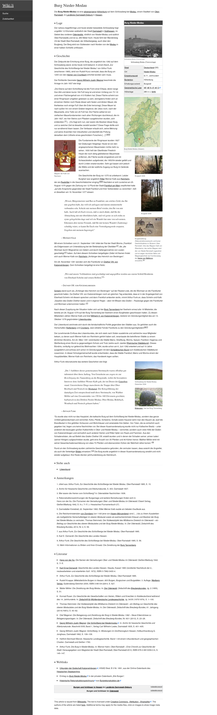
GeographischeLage (133, 87)
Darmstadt (97, 31)
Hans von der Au (67, 560)
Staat (126, 67)
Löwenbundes (85, 319)
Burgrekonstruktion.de (109, 680)
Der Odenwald (110, 588)
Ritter (102, 178)
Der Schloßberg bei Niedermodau (102, 623)
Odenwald (114, 691)
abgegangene (90, 11)
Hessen (98, 14)
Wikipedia (81, 701)
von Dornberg (87, 513)
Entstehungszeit (131, 75)
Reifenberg (71, 327)
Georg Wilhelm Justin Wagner (90, 80)
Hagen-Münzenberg (119, 513)
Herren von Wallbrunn (145, 258)
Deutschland (149, 67)
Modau (133, 11)
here (83, 704)
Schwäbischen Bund (120, 349)
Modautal (92, 388)
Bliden (79, 451)
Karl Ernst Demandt (68, 567)
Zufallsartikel (8, 18)
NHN (154, 91)
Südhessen (109, 31)
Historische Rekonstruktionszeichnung (77, 680)
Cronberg (84, 327)
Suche (5, 13)
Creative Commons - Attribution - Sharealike (130, 701)
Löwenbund (65, 469)
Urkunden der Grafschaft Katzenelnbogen (78, 668)
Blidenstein (139, 408)
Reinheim (125, 178)
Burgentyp (128, 79)
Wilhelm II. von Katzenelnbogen (105, 315)
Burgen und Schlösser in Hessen (87, 687)
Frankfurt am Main (112, 185)
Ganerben (123, 381)
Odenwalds (78, 34)
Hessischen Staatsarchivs (68, 671)
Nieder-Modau (149, 71)
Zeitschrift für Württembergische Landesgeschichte (101, 599)
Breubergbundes (138, 588)
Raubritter (65, 182)
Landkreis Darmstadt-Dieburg (79, 14)
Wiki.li (8, 5)
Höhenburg (102, 11)
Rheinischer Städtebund (137, 343)
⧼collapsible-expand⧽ (156, 687)
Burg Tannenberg (112, 309)
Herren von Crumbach (77, 74)
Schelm (57, 290)
